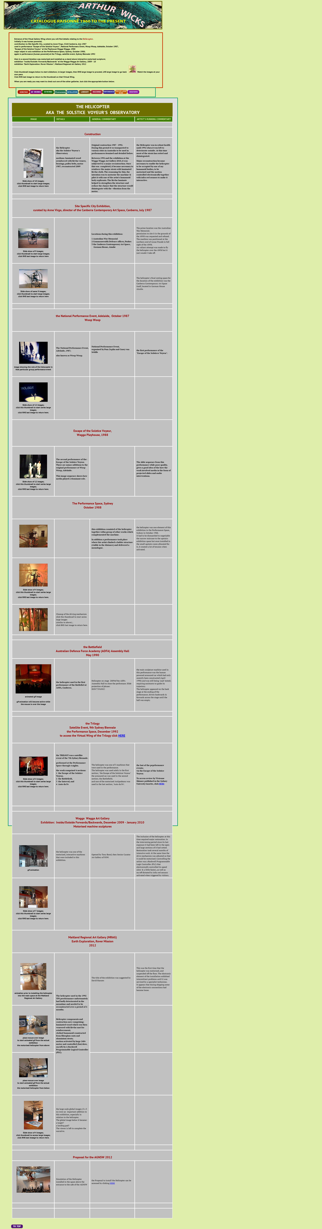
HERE (121, 736)
